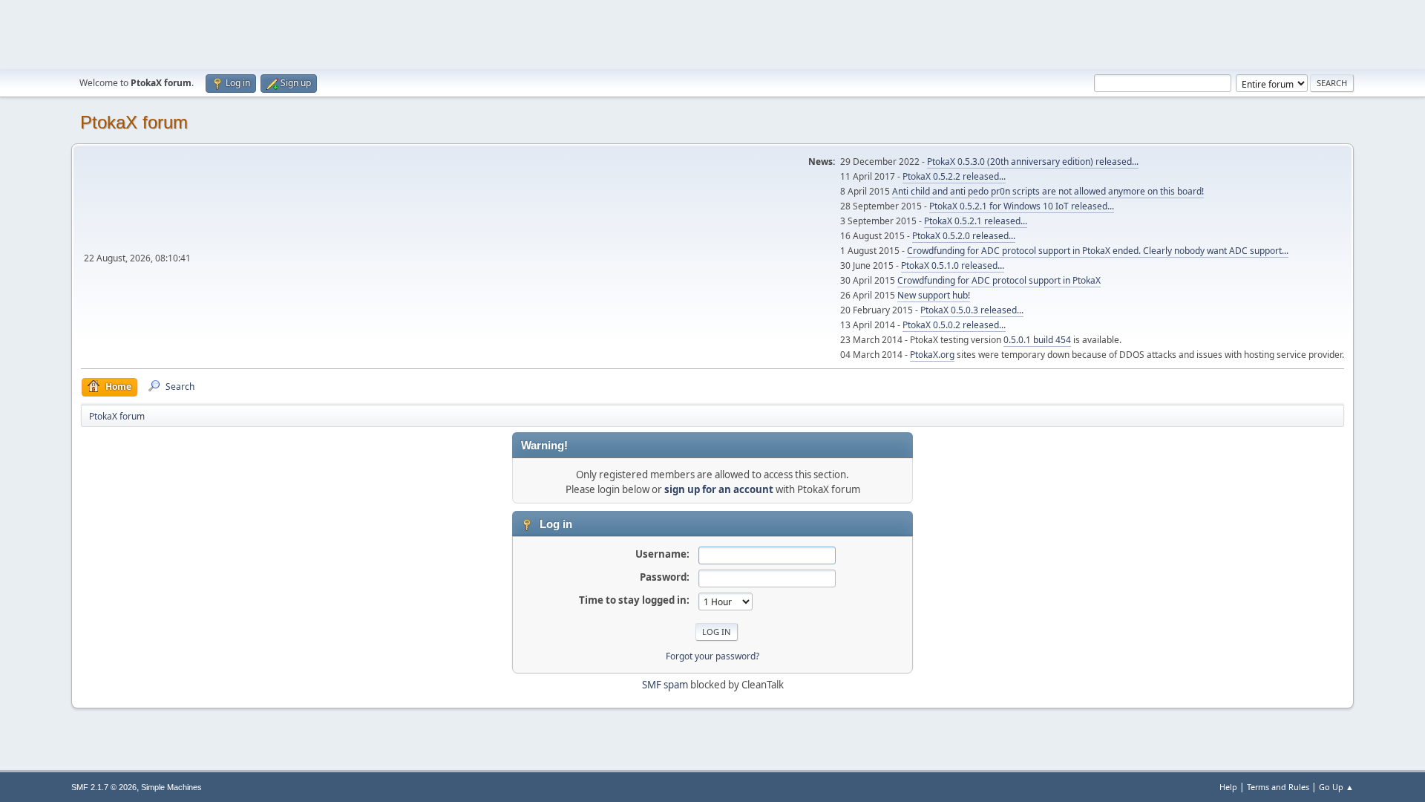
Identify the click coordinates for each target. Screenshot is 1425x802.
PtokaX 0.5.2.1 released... (975, 221)
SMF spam (665, 684)
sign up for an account (718, 489)
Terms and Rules (1278, 786)
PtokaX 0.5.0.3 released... (971, 310)
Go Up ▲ (1336, 786)
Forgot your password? (712, 656)
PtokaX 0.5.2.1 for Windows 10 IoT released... (1021, 206)
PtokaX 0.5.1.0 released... (952, 265)
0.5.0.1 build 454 (1037, 339)
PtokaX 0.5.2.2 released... (954, 176)
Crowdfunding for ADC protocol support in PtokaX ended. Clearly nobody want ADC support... (1097, 250)
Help (1228, 786)
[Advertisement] (712, 33)
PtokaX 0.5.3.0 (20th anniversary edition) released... (1033, 161)
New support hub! (933, 295)
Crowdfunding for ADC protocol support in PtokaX (999, 280)
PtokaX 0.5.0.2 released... (954, 325)
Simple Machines (171, 787)
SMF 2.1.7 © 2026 (104, 787)
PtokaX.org (932, 354)
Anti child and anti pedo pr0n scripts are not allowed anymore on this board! (1048, 191)
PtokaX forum (134, 122)
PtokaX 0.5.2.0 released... (963, 235)
